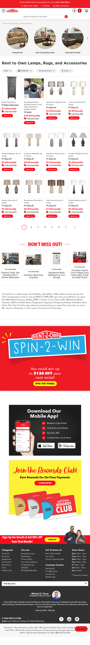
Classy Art (52, 107)
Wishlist (46, 5)
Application (26, 556)
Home (5, 23)
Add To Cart (7, 115)
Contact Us (50, 574)
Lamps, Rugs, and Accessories (20, 23)
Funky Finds (7, 570)
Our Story (49, 556)
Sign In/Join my (30, 5)
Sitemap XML (41, 610)
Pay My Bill (49, 568)
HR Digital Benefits (29, 570)
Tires (4, 567)
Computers (6, 562)
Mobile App (50, 577)
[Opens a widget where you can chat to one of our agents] (81, 629)
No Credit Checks (53, 553)
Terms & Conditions (29, 562)
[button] (87, 38)
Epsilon (29, 112)
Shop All (5, 553)
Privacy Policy (26, 559)
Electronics (6, 565)
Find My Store (51, 571)
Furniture (5, 556)
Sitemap (51, 610)
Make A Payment (62, 5)
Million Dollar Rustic (11, 105)
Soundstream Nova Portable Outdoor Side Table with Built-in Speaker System (32, 105)
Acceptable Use (27, 565)
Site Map (24, 567)
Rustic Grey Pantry (9, 102)
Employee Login (28, 553)
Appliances (6, 559)
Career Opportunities (54, 559)
